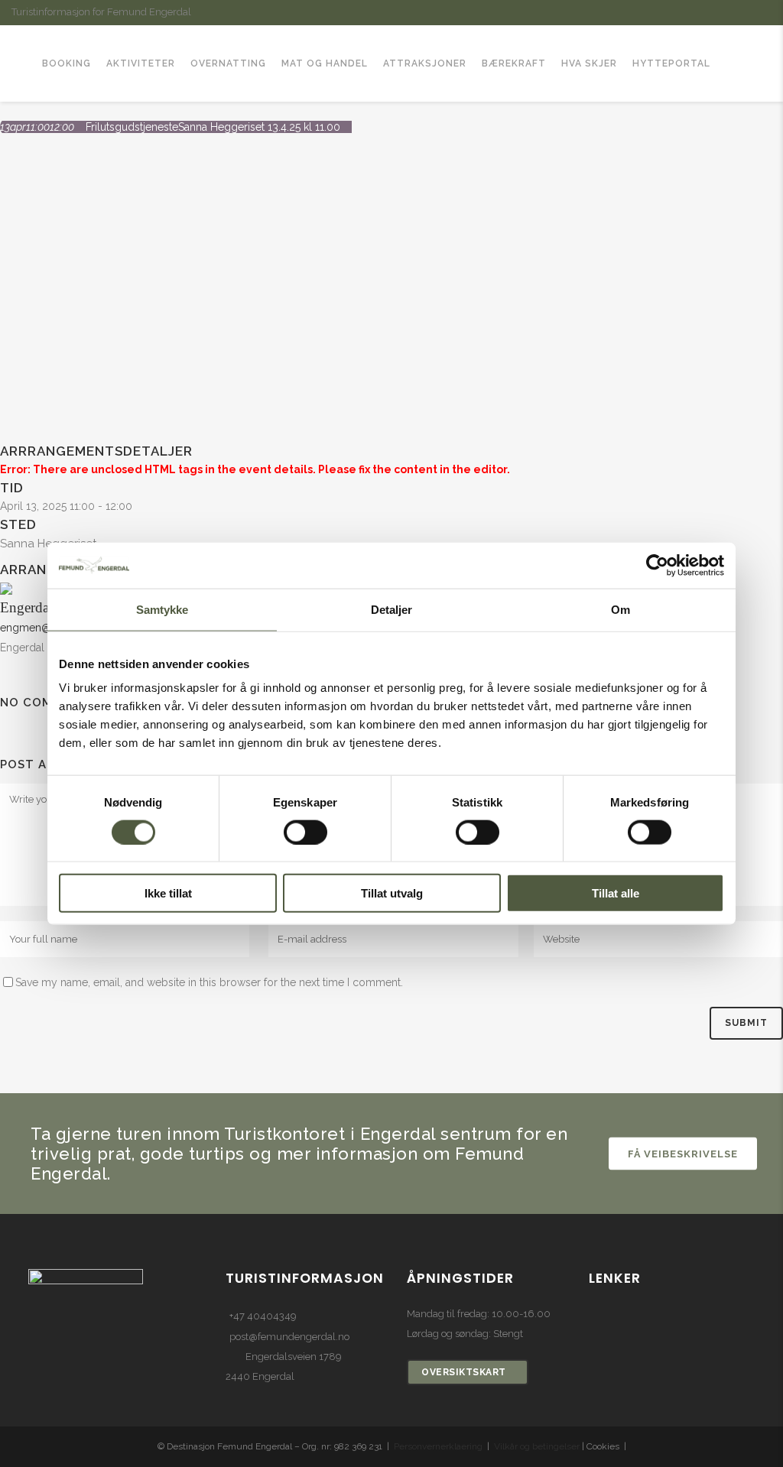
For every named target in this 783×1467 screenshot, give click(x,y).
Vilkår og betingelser (537, 1446)
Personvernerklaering (438, 1446)
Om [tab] (620, 608)
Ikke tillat (168, 893)
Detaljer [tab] (392, 608)
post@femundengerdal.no (289, 1336)
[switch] (305, 832)
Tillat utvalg (392, 893)
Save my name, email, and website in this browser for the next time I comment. (209, 982)
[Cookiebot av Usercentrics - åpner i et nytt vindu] (657, 564)
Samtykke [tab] (162, 608)
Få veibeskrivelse (683, 1153)
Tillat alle (615, 893)
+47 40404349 (263, 1316)
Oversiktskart (463, 1372)
